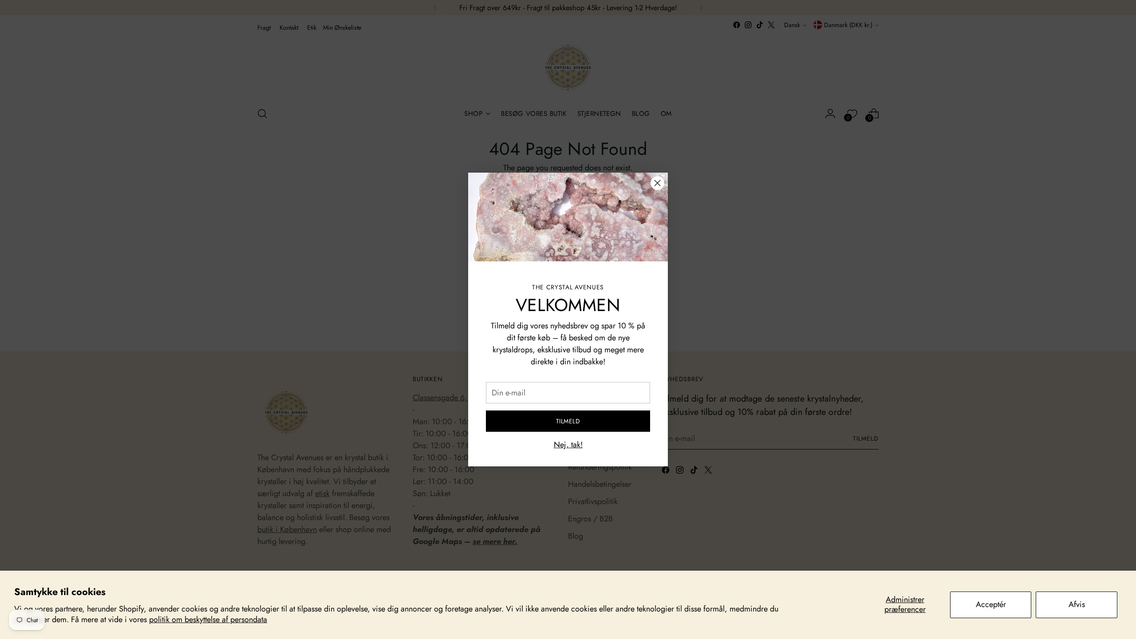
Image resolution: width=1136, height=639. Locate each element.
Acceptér (991, 604)
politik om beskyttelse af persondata (208, 619)
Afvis (1077, 604)
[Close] (657, 183)
